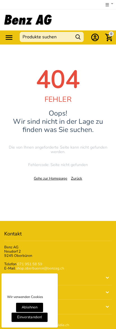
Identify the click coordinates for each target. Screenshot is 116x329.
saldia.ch (62, 325)
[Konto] (95, 37)
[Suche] (78, 37)
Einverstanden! (29, 317)
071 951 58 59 (29, 264)
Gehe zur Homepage (50, 178)
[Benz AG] (28, 19)
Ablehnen (29, 307)
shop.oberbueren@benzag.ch (40, 268)
